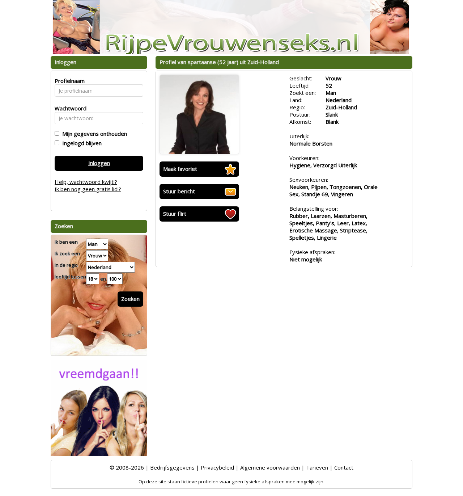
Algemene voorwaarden (270, 467)
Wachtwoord (68, 108)
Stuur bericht (179, 191)
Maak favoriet (180, 168)
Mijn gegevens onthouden (93, 133)
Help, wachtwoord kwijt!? (86, 181)
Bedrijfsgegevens (172, 467)
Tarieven (317, 467)
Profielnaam (68, 80)
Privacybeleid (217, 467)
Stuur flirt (174, 213)
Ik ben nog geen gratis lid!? (88, 189)
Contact (343, 467)
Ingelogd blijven (80, 143)
